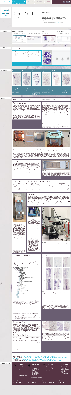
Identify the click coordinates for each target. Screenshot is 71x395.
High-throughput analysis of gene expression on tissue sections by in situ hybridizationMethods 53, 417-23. (43, 360)
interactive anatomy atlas (33, 52)
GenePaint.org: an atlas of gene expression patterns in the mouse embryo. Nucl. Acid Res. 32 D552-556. (38, 356)
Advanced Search (15, 3)
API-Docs (31, 382)
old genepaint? (18, 382)
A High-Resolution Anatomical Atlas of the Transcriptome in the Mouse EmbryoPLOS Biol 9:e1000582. (38, 359)
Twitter (59, 382)
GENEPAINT (6, 2)
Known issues (47, 382)
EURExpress (57, 22)
